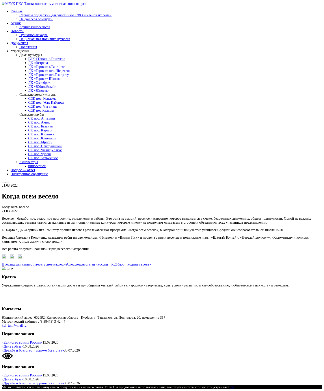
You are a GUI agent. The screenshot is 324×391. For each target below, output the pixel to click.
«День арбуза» (12, 346)
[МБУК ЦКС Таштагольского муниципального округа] (44, 4)
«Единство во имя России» (22, 342)
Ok (232, 387)
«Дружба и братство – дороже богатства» (33, 350)
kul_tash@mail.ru (14, 325)
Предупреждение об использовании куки (33, 300)
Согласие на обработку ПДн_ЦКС (28, 293)
